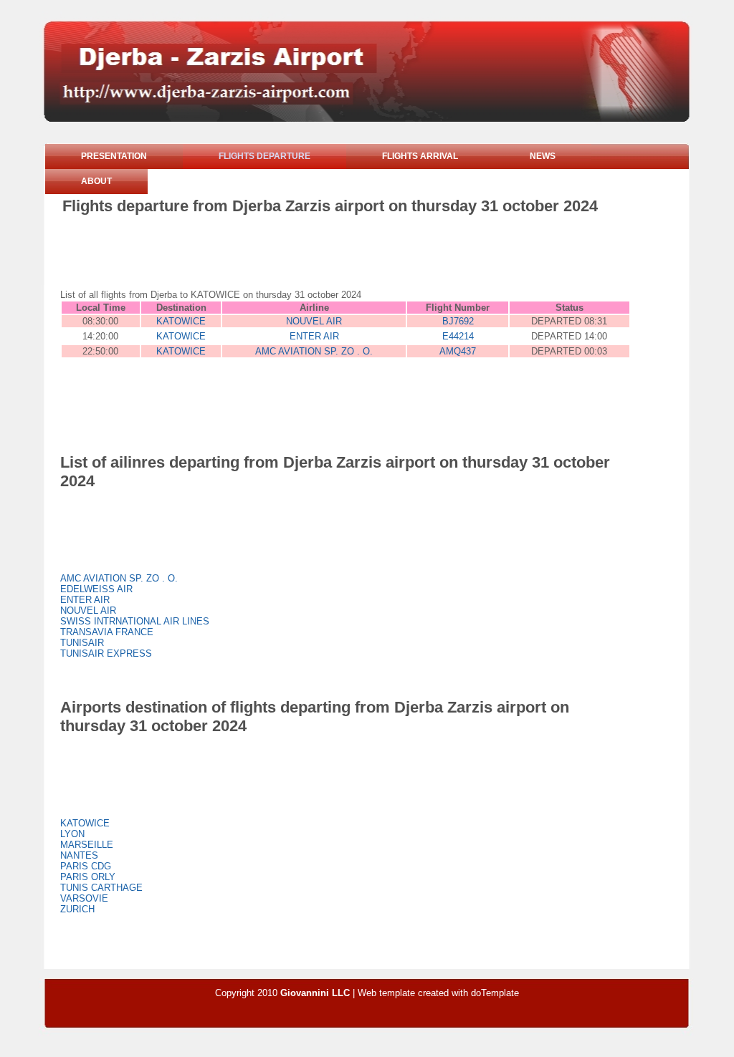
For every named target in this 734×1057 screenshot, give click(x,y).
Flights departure (264, 156)
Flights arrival (420, 156)
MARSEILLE (86, 844)
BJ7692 (458, 321)
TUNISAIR (82, 642)
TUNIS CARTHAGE (101, 887)
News (543, 156)
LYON (72, 834)
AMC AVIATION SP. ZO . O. (314, 351)
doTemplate (495, 993)
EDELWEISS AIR (96, 589)
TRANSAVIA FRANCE (106, 632)
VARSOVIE (84, 898)
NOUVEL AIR (314, 321)
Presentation (114, 156)
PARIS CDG (85, 866)
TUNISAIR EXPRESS (106, 653)
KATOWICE (181, 321)
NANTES (79, 855)
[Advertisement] (323, 255)
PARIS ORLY (87, 877)
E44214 (458, 336)
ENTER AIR (314, 336)
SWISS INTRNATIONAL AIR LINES (134, 621)
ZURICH (77, 909)
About (96, 181)
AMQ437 (457, 351)
